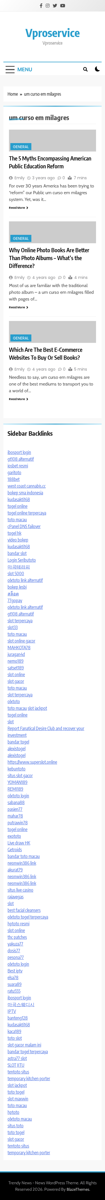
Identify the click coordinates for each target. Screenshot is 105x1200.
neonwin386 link (22, 863)
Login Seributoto (22, 560)
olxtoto (14, 701)
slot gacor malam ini (24, 1045)
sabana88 (16, 802)
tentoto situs (18, 1072)
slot (11, 721)
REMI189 (15, 789)
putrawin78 (18, 822)
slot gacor (16, 681)
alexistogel (16, 748)
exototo (14, 836)
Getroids (15, 849)
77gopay (15, 600)
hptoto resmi (18, 923)
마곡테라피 (19, 567)
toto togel (16, 1092)
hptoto (13, 1112)
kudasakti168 (19, 499)
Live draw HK (19, 843)
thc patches (17, 937)
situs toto (16, 1125)
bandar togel (18, 742)
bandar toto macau (24, 856)
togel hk (14, 533)
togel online (17, 506)
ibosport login (19, 452)
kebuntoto (16, 769)
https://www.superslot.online (32, 762)
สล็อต (13, 593)
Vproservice (52, 33)
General (21, 147)
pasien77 (15, 809)
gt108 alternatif (21, 459)
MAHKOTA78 (19, 647)
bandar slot (17, 553)
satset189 (16, 668)
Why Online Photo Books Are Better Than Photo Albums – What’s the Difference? (49, 257)
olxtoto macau (20, 1119)
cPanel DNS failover (24, 526)
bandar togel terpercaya (28, 1051)
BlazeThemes (78, 1189)
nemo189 (16, 661)
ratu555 (14, 991)
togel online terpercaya (27, 513)
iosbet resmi (18, 466)
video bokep (18, 540)
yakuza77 (15, 944)
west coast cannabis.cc (27, 486)
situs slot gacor (20, 775)
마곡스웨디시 (21, 1004)
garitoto (14, 472)
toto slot (15, 1038)
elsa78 (13, 977)
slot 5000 (16, 573)
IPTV (12, 1011)
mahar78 (15, 816)
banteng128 (18, 1018)
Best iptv (15, 971)
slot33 (13, 627)
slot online (16, 674)
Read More (17, 208)
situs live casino (20, 890)
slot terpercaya (20, 620)
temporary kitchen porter (29, 1078)
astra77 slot (17, 1058)
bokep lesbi (17, 587)
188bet (14, 479)
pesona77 (16, 957)
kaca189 (14, 1031)
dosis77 (14, 950)
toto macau (17, 519)
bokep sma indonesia (25, 492)
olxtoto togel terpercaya (28, 917)
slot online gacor (21, 641)
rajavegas (16, 897)
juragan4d (16, 654)
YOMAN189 (17, 782)
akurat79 (15, 870)
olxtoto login (18, 796)
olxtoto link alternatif (25, 580)
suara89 (15, 984)
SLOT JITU (16, 1065)
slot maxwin (18, 1099)
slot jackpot (37, 708)
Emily (20, 178)
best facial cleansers (24, 910)
